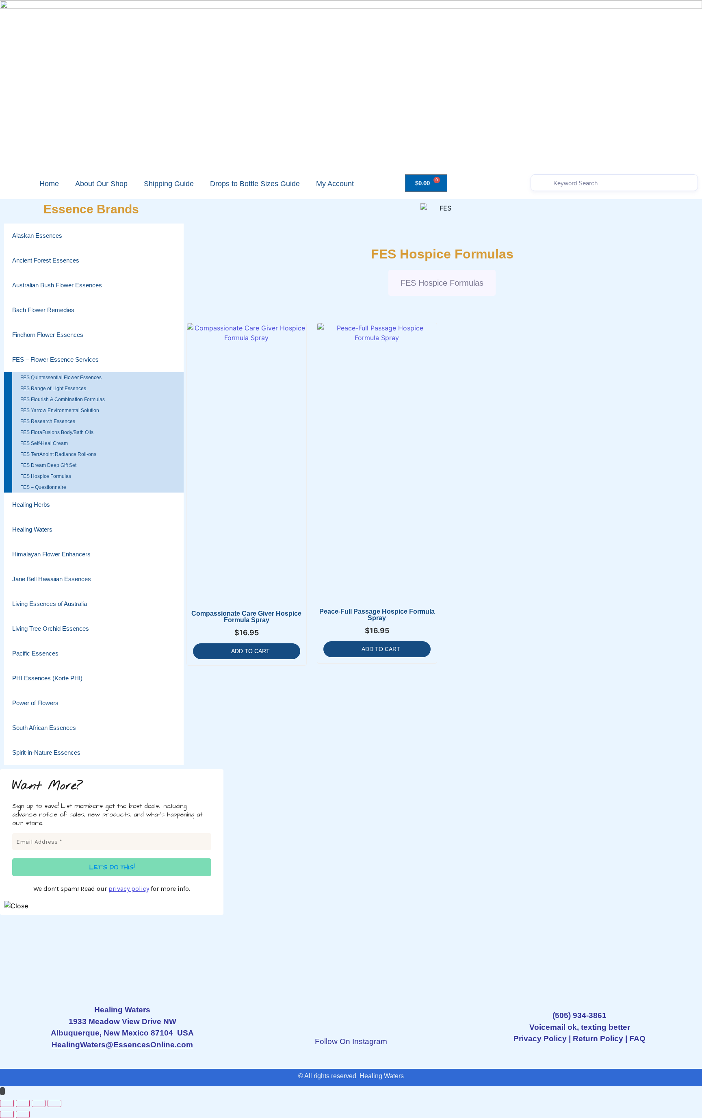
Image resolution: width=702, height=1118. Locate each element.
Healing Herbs (31, 504)
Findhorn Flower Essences (47, 334)
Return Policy (598, 1038)
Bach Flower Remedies (43, 309)
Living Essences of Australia (49, 603)
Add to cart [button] (250, 651)
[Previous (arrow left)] (7, 1114)
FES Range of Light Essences (53, 388)
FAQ (637, 1038)
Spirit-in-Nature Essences (46, 752)
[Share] (39, 1103)
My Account (335, 184)
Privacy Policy (540, 1038)
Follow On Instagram (351, 1041)
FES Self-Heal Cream (44, 443)
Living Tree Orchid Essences (50, 628)
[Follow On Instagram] (351, 1017)
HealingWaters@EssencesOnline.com (122, 1044)
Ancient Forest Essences (45, 260)
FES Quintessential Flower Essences (61, 377)
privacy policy (128, 888)
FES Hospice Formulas (45, 476)
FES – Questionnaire (43, 487)
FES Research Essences (47, 421)
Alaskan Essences (37, 235)
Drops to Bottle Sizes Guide (255, 184)
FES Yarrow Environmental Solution (59, 410)
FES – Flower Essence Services (55, 359)
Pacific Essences (35, 653)
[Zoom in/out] (7, 1103)
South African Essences (44, 727)
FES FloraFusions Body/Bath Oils (56, 432)
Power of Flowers (35, 702)
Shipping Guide (169, 184)
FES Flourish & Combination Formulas (62, 399)
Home (49, 184)
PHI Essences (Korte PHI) (47, 678)
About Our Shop (101, 184)
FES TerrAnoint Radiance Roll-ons (58, 454)
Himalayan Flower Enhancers (51, 554)
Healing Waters (32, 529)
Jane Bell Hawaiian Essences (51, 578)
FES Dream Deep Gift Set (48, 465)
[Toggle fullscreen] (23, 1103)
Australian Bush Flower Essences (57, 285)
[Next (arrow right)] (23, 1114)
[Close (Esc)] (54, 1103)
